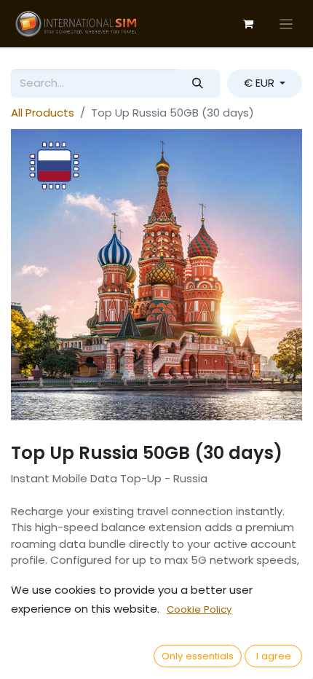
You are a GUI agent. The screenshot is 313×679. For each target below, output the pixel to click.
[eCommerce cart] (248, 24)
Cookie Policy (199, 609)
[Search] (198, 83)
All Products (42, 112)
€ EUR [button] (260, 82)
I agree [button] (273, 656)
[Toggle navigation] (286, 23)
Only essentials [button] (198, 656)
